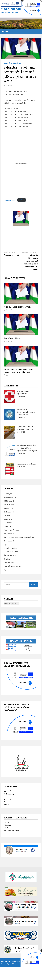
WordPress (12, 964)
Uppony (6, 804)
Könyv (6, 827)
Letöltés (21, 200)
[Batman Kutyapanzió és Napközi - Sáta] (21, 935)
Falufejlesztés (9, 504)
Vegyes (6, 570)
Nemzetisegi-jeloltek (10, 200)
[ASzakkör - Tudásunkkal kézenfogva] (21, 877)
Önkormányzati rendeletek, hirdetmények (19, 537)
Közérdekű (8, 523)
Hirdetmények (9, 512)
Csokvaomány (9, 794)
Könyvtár (7, 515)
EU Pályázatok (9, 501)
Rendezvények (9, 541)
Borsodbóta (8, 791)
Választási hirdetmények (12, 63)
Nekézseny (8, 799)
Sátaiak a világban (10, 548)
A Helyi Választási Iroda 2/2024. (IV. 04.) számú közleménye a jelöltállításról (19, 370)
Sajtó (5, 544)
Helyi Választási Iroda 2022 (14, 338)
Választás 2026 (9, 562)
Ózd (5, 802)
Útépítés (7, 559)
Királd (6, 796)
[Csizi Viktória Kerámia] (21, 921)
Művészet (7, 825)
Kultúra (6, 822)
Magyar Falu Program (11, 530)
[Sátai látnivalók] (21, 621)
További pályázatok (11, 552)
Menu (6, 32)
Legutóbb (7, 526)
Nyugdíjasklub (9, 533)
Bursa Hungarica (10, 497)
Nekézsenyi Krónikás (11, 830)
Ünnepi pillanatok (10, 555)
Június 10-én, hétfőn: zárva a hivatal (17, 307)
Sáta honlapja (14, 8)
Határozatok (8, 508)
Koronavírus (8, 519)
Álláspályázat (8, 494)
